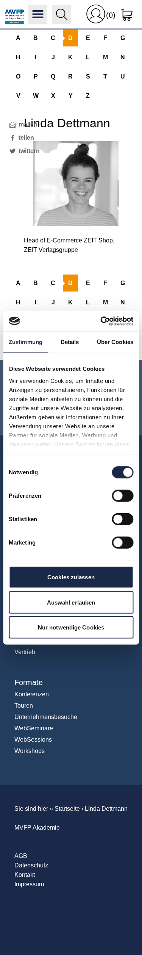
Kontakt (24, 875)
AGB (20, 856)
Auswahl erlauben (71, 602)
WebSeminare (33, 728)
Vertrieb (24, 652)
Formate (28, 682)
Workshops (29, 751)
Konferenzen (31, 694)
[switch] (122, 496)
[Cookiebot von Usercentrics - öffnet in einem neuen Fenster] (101, 321)
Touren (23, 705)
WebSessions (33, 739)
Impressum (29, 884)
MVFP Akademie (14, 14)
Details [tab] (70, 342)
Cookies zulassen (71, 577)
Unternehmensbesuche (45, 717)
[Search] (61, 14)
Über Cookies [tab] (115, 342)
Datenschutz (31, 865)
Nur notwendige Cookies (71, 627)
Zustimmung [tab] (25, 342)
